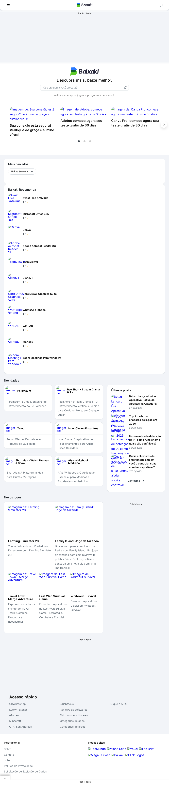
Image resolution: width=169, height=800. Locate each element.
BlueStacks (67, 704)
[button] (79, 141)
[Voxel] (132, 749)
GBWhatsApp (17, 704)
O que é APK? (118, 704)
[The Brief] (146, 749)
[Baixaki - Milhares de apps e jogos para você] (85, 6)
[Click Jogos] (134, 755)
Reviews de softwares (73, 709)
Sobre (7, 749)
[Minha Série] (116, 749)
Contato (9, 754)
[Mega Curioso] (99, 755)
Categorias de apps (72, 721)
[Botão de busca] (162, 5)
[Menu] (8, 5)
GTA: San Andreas (20, 726)
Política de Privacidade (18, 766)
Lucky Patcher (18, 709)
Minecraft (15, 721)
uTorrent (14, 715)
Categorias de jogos (72, 726)
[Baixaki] (118, 755)
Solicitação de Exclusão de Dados (25, 771)
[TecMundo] (97, 749)
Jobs (7, 760)
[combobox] (11, 171)
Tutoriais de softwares (74, 715)
